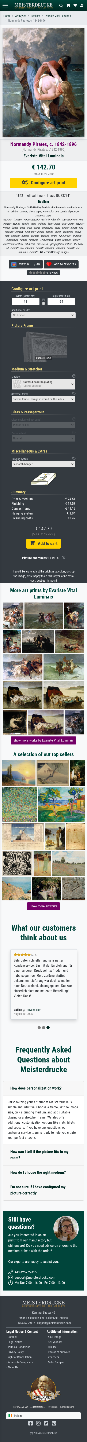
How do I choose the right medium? (38, 1172)
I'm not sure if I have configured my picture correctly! (37, 1190)
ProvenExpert (33, 1010)
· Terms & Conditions (18, 1347)
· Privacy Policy (15, 1352)
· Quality (51, 1347)
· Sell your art (54, 1342)
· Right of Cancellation (19, 1357)
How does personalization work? (36, 1088)
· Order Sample (55, 1362)
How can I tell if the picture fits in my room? (39, 1154)
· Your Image (54, 1337)
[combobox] (43, 315)
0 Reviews (52, 272)
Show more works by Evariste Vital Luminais (43, 740)
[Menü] (5, 5)
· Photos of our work (58, 1352)
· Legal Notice (14, 1342)
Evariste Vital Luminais (58, 16)
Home (7, 16)
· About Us (12, 1367)
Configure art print (46, 182)
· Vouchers (53, 1357)
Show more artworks (43, 906)
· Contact (11, 1337)
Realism (35, 16)
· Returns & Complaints (19, 1362)
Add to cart (46, 543)
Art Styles (20, 16)
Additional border (20, 310)
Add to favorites (64, 264)
